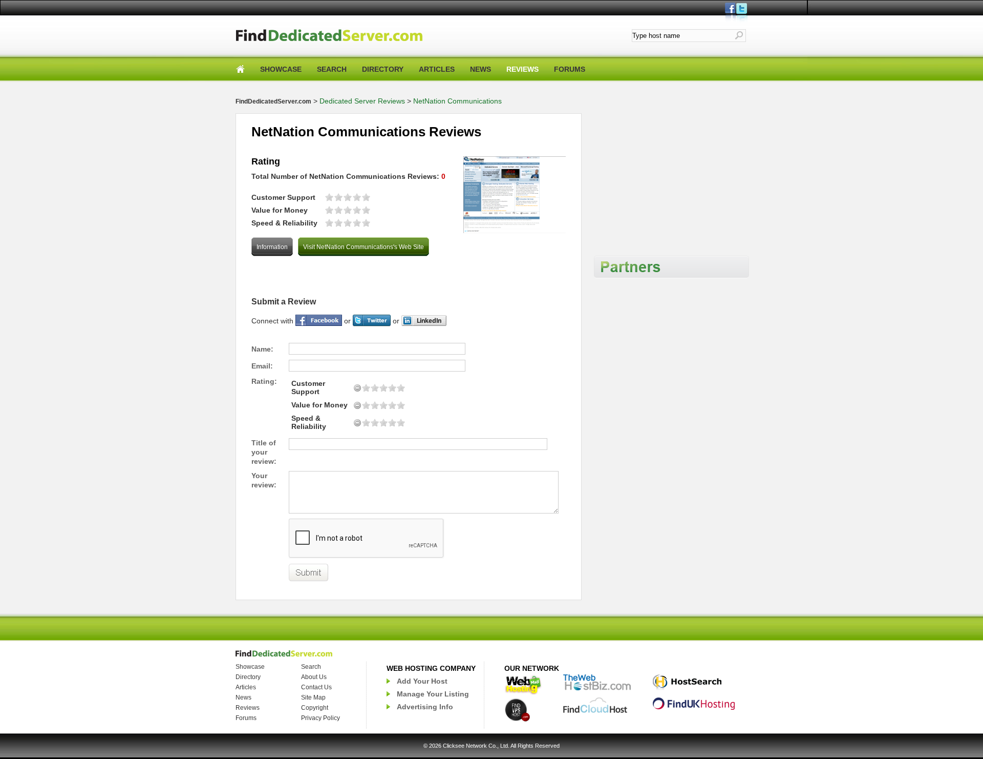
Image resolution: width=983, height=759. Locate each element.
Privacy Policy (320, 718)
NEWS (480, 69)
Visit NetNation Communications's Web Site (363, 247)
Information (272, 247)
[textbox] (683, 35)
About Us (314, 677)
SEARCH (332, 69)
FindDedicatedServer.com (273, 101)
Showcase (250, 666)
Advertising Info (425, 707)
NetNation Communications (457, 101)
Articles (246, 687)
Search (311, 666)
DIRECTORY (382, 69)
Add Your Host (422, 681)
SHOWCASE (281, 69)
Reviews (248, 707)
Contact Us (316, 687)
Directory (248, 677)
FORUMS (569, 69)
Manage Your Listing (433, 694)
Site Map (313, 697)
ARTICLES (437, 69)
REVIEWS (522, 69)
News (243, 697)
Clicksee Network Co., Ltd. (476, 746)
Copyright (314, 707)
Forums (246, 718)
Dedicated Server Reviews (362, 101)
